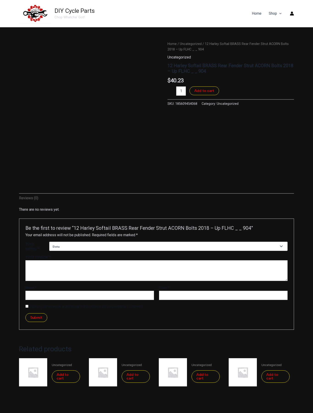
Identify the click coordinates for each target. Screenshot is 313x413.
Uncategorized (191, 44)
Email (164, 288)
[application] (279, 13)
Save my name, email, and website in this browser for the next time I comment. (86, 306)
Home (172, 44)
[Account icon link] (292, 13)
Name (30, 288)
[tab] (28, 198)
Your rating (32, 246)
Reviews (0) (28, 198)
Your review (38, 257)
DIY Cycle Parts (75, 10)
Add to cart (204, 91)
